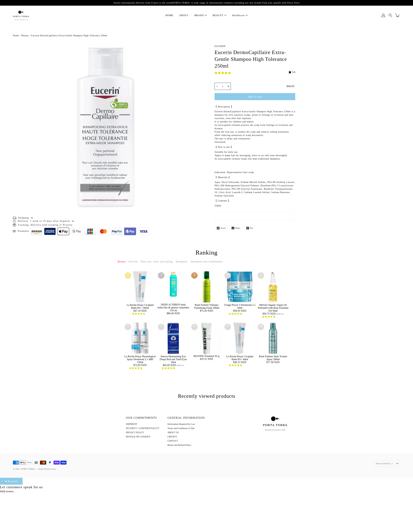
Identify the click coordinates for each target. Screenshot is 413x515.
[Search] (390, 15)
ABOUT (183, 15)
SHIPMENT (131, 424)
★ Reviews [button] (11, 481)
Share (237, 228)
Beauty (25, 35)
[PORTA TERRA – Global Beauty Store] (21, 15)
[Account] (383, 15)
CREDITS (172, 436)
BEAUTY (218, 15)
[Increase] (228, 86)
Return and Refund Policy (179, 445)
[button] (223, 73)
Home (16, 35)
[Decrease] (217, 86)
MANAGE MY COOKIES (138, 436)
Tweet (223, 228)
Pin (251, 228)
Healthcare (238, 15)
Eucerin (220, 46)
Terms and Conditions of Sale (181, 428)
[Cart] (397, 15)
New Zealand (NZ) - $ (384, 463)
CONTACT (172, 441)
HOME (169, 15)
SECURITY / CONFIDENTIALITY (142, 428)
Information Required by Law (181, 424)
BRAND (199, 15)
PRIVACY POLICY (135, 432)
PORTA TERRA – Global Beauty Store (38, 469)
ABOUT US (173, 432)
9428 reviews (7, 491)
